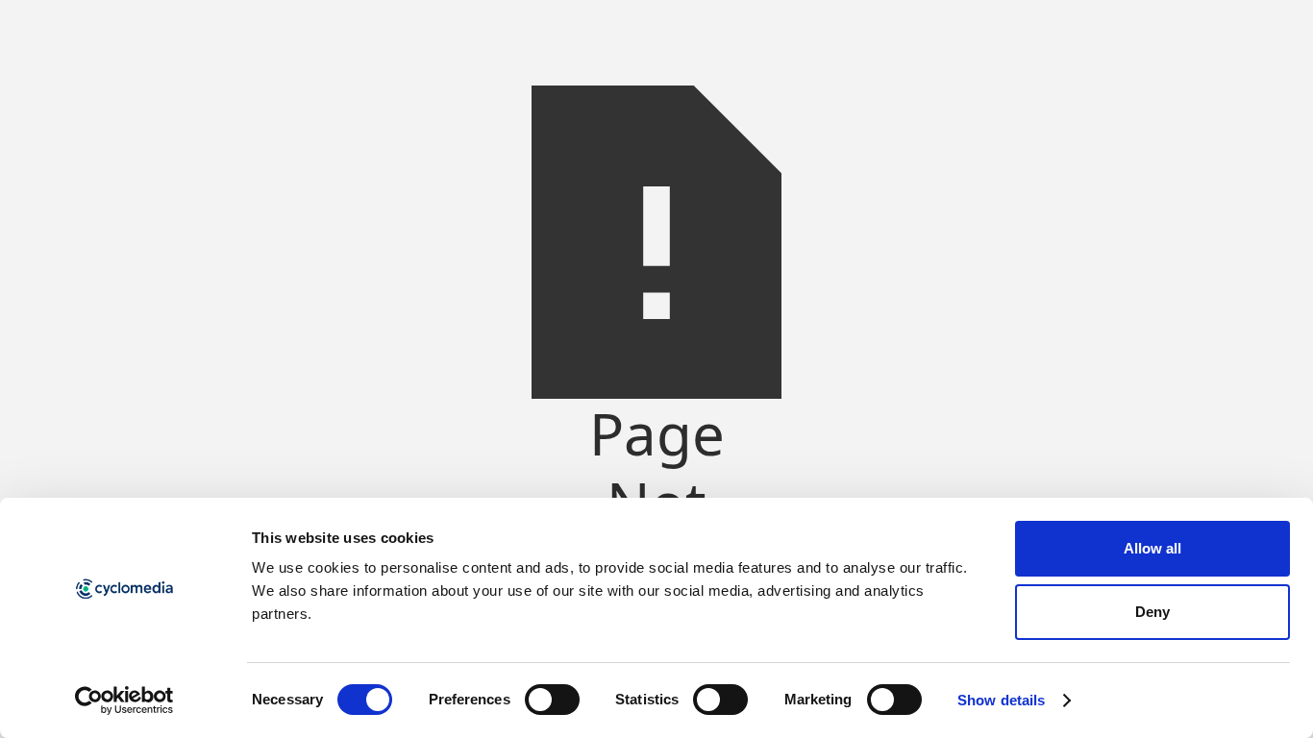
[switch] (552, 699)
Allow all (1152, 548)
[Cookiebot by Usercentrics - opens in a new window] (124, 700)
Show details (1001, 700)
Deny (1152, 611)
